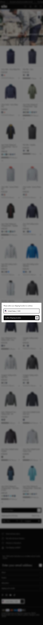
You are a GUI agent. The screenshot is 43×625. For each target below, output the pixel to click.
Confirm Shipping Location (13, 318)
